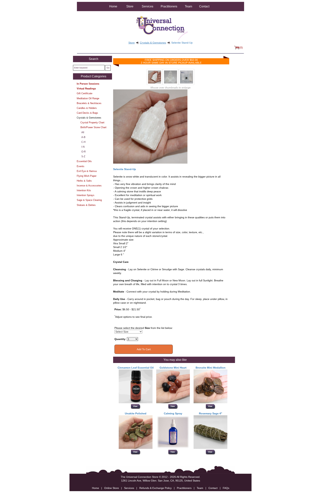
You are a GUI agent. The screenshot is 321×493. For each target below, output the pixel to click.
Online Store (111, 488)
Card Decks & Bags (87, 112)
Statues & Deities (86, 205)
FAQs (226, 488)
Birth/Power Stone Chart (93, 127)
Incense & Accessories (89, 185)
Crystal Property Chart (92, 122)
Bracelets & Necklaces (89, 103)
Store (129, 6)
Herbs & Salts (84, 180)
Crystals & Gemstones (153, 42)
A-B (83, 137)
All (82, 132)
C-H (83, 142)
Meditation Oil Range (88, 98)
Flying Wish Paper (86, 176)
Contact (204, 6)
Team (188, 6)
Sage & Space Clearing (89, 200)
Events (80, 166)
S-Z (83, 156)
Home (113, 6)
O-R (83, 151)
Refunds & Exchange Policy (155, 488)
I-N (83, 146)
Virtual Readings (86, 88)
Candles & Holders (87, 108)
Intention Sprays (85, 195)
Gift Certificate (84, 93)
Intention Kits (84, 190)
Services (147, 6)
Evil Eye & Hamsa (87, 171)
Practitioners (169, 6)
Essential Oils (84, 161)
